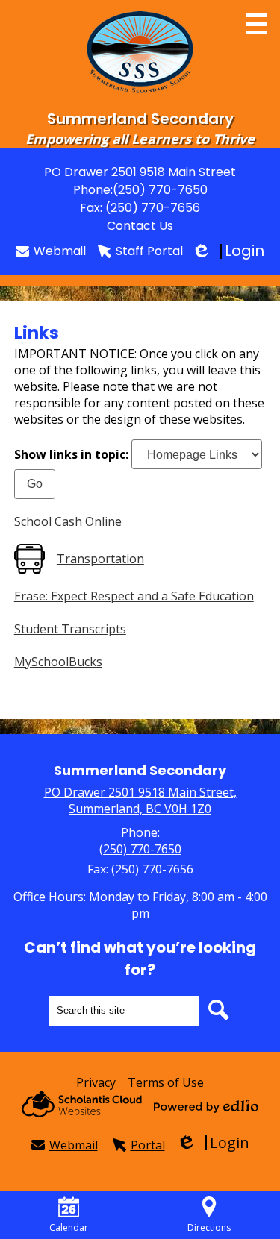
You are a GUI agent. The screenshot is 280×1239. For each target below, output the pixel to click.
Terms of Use (166, 1082)
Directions (209, 1227)
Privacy (96, 1082)
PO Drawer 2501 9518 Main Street (140, 172)
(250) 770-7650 (160, 189)
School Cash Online (68, 521)
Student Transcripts (70, 629)
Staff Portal (149, 251)
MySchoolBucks (58, 661)
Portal (148, 1145)
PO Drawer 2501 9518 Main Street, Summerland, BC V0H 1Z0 (140, 800)
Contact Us (140, 225)
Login (229, 251)
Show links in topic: (71, 454)
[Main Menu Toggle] (256, 23)
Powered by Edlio (206, 1106)
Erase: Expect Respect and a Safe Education (134, 596)
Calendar (68, 1227)
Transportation (100, 559)
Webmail (60, 251)
